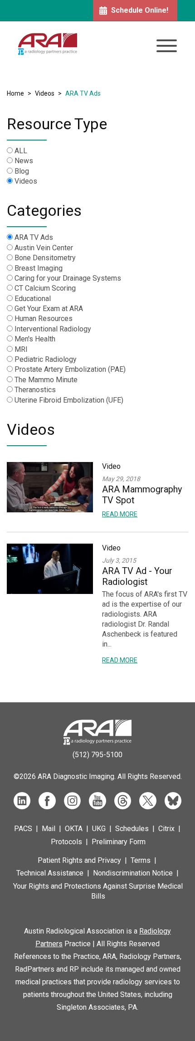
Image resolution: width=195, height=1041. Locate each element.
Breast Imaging (39, 268)
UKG (99, 828)
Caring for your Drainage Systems (68, 278)
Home (15, 93)
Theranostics (35, 389)
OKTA (74, 828)
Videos (44, 93)
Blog (22, 171)
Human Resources (44, 318)
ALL (21, 150)
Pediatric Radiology (46, 359)
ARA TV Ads (34, 237)
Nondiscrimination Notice (133, 873)
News (24, 160)
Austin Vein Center (44, 247)
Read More (119, 514)
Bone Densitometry (45, 257)
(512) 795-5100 (97, 754)
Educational (33, 298)
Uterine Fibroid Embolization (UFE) (69, 400)
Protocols (66, 841)
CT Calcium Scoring (45, 288)
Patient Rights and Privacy (79, 860)
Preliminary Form (119, 841)
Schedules (132, 828)
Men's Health (35, 339)
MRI (21, 349)
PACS (23, 828)
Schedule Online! (139, 10)
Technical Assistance (49, 873)
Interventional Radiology (53, 329)
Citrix (166, 828)
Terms (141, 860)
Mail (48, 828)
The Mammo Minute (46, 379)
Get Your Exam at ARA (49, 308)
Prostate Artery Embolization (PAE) (70, 369)
